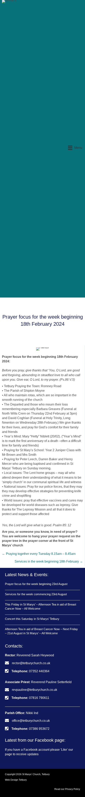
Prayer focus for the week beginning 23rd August (36, 584)
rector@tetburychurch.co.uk (31, 663)
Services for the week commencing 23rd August (36, 594)
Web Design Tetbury (16, 779)
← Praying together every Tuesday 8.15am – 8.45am (39, 553)
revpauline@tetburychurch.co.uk (34, 689)
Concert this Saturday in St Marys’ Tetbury (32, 618)
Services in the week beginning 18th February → (49, 561)
